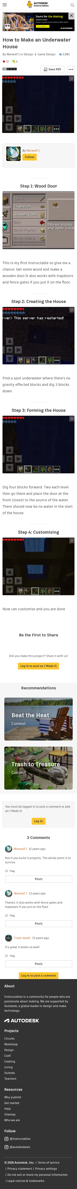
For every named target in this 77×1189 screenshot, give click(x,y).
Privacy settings (46, 1169)
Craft (7, 1056)
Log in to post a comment (38, 976)
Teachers (10, 1079)
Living (8, 1067)
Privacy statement (19, 1169)
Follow (29, 157)
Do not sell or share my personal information (37, 1175)
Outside (9, 1073)
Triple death (22, 938)
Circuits (9, 1039)
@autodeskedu (20, 1147)
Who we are (12, 1120)
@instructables (20, 1139)
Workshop (11, 1044)
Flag (12, 871)
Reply (39, 879)
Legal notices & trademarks (25, 1181)
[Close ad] (71, 16)
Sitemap (10, 1114)
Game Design (47, 54)
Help (7, 1109)
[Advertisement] (38, 22)
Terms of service (49, 1163)
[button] (5, 5)
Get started (11, 1103)
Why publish (12, 1097)
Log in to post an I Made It (38, 666)
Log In (38, 821)
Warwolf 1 (13, 54)
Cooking (9, 1061)
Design (28, 54)
